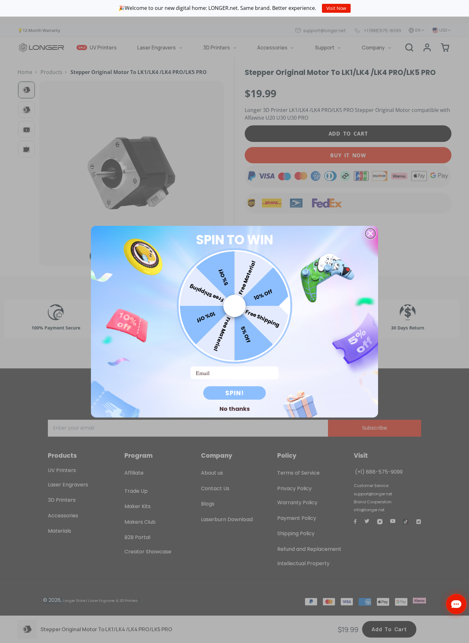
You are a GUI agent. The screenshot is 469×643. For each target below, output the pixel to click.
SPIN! (234, 392)
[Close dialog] (370, 233)
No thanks (235, 408)
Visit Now (336, 8)
